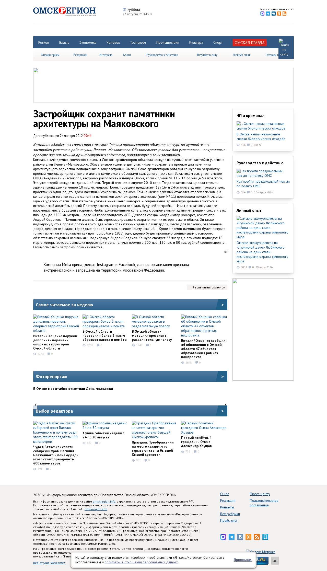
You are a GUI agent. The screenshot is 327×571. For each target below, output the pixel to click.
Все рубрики (230, 513)
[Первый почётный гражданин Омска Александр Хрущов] (204, 428)
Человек (113, 42)
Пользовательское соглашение (264, 502)
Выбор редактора (54, 411)
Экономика (87, 42)
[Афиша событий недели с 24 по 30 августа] (106, 425)
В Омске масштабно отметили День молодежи (73, 388)
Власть (64, 42)
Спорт (218, 42)
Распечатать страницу (209, 287)
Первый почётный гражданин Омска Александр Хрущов (196, 441)
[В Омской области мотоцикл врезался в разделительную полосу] (155, 321)
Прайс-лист (228, 520)
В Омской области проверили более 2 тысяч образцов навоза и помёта (105, 335)
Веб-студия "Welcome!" (49, 563)
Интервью (105, 55)
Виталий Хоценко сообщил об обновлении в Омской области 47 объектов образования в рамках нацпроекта (203, 348)
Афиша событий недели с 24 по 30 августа (103, 435)
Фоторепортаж (51, 376)
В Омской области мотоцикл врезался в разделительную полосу (152, 335)
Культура (196, 42)
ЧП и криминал (250, 115)
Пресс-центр (260, 494)
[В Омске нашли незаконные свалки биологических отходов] (263, 126)
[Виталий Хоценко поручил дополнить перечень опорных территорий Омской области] (56, 323)
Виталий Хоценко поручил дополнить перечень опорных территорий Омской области (55, 342)
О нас (224, 494)
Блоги (127, 55)
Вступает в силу (207, 55)
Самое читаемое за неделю (64, 305)
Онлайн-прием (50, 55)
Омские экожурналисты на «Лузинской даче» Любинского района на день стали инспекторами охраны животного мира (262, 251)
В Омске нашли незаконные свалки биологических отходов (261, 136)
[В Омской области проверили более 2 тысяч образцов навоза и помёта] (106, 321)
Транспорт (138, 42)
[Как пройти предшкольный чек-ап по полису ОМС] (263, 173)
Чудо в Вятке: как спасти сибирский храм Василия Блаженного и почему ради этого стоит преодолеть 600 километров (55, 455)
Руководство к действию (162, 55)
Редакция (227, 500)
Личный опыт (241, 55)
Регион (43, 42)
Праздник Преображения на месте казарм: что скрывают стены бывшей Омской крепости (152, 448)
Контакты (227, 507)
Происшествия (167, 42)
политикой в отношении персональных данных (141, 562)
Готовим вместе (275, 55)
